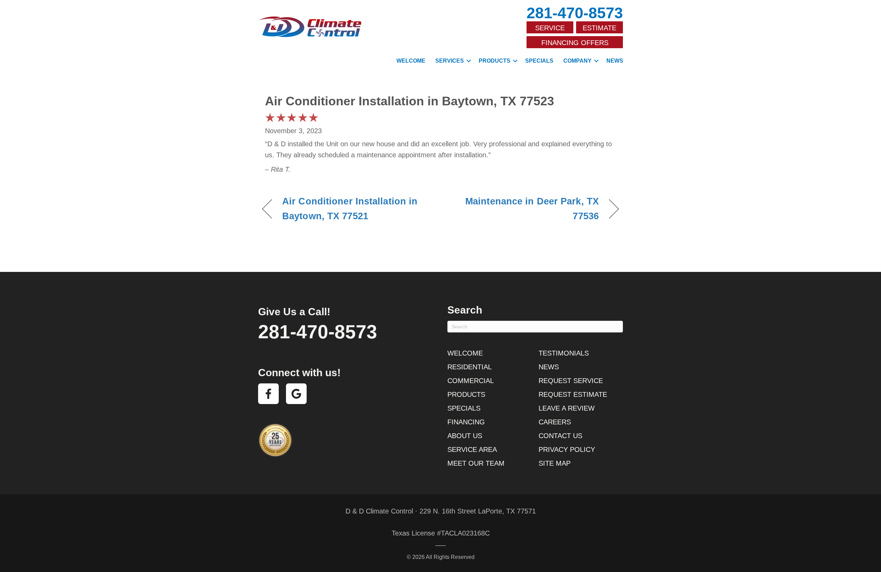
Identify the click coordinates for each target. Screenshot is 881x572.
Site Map (555, 463)
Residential (469, 367)
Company (577, 61)
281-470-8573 (575, 13)
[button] (469, 61)
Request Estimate (573, 394)
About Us (464, 435)
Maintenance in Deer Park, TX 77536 (525, 208)
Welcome (410, 61)
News (614, 61)
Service (550, 28)
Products (494, 61)
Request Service (571, 380)
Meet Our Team (476, 463)
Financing (466, 422)
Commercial (470, 380)
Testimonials (564, 353)
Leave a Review (567, 408)
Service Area (472, 449)
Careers (555, 422)
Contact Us (560, 435)
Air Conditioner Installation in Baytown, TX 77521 (349, 208)
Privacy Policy (567, 449)
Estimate (599, 28)
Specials (539, 61)
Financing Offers (574, 42)
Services (449, 61)
